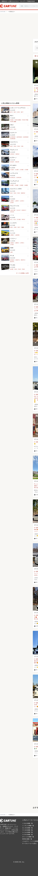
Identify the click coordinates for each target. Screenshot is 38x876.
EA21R (17, 161)
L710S (12, 244)
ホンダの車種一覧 (27, 828)
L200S (12, 200)
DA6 (15, 227)
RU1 (15, 269)
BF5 (18, 112)
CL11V (18, 210)
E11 (11, 219)
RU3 (23, 269)
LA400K (17, 235)
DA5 (11, 227)
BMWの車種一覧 (27, 839)
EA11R (12, 161)
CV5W (26, 169)
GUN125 (12, 177)
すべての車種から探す (22, 273)
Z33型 (16, 185)
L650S (12, 242)
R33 (15, 146)
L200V (17, 200)
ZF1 (11, 129)
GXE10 (12, 154)
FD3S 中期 (25, 120)
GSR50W (25, 137)
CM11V (24, 210)
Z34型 (21, 185)
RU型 (11, 269)
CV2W (16, 169)
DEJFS (12, 261)
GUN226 (18, 177)
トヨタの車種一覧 (27, 823)
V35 (22, 146)
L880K (12, 235)
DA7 (19, 227)
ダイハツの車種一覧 (28, 836)
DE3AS (12, 260)
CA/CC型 (12, 210)
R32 (11, 146)
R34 (18, 146)
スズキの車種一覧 (27, 834)
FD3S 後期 (13, 121)
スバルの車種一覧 (27, 832)
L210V (12, 202)
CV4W (21, 169)
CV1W (12, 169)
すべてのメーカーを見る (29, 843)
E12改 (18, 219)
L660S (17, 242)
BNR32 (23, 193)
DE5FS (23, 260)
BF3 (11, 112)
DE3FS (17, 260)
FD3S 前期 (18, 120)
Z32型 (11, 185)
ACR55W (19, 137)
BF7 (22, 112)
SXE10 (17, 154)
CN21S (12, 211)
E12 (15, 219)
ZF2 (15, 129)
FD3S (11, 120)
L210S (22, 200)
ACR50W (12, 137)
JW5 (11, 252)
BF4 (15, 112)
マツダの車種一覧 (27, 830)
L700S (22, 242)
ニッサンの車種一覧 (28, 825)
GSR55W (12, 138)
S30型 (26, 185)
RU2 (19, 269)
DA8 (22, 227)
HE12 (23, 219)
